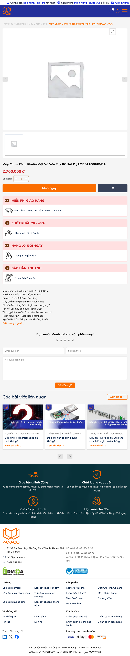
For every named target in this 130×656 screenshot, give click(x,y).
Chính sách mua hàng (110, 616)
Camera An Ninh (75, 587)
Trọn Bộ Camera (75, 598)
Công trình (40, 616)
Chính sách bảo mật (77, 616)
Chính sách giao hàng (110, 621)
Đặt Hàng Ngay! (12, 323)
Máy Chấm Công (37, 23)
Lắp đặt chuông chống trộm (47, 603)
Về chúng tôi (9, 616)
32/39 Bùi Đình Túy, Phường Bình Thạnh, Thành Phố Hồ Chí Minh (35, 550)
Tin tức (6, 621)
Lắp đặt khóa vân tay (46, 587)
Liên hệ (38, 621)
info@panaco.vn (16, 557)
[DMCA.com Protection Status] (14, 575)
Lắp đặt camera (12, 587)
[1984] (113, 188)
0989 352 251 (14, 562)
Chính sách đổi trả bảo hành (79, 623)
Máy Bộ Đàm (73, 603)
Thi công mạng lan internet (45, 594)
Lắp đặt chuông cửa (14, 601)
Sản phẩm (21, 23)
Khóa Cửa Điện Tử (76, 593)
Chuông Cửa (105, 598)
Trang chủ (8, 23)
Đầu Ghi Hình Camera (110, 587)
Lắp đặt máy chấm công (16, 593)
